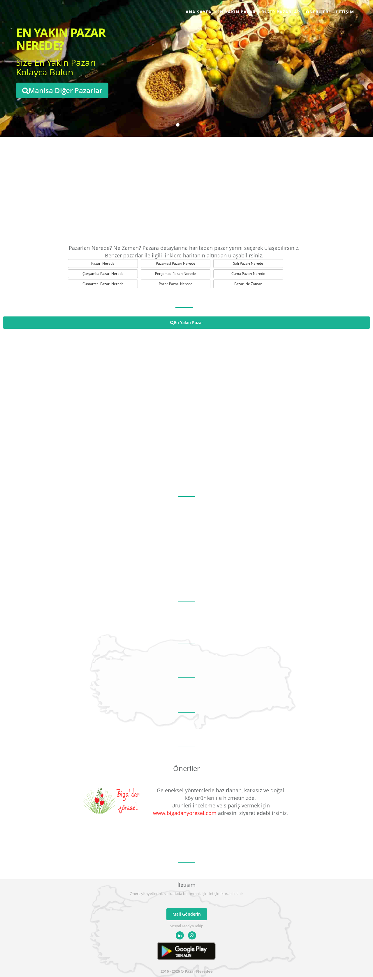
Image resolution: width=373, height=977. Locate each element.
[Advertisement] (186, 189)
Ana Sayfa (199, 12)
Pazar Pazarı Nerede (175, 283)
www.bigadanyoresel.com (185, 812)
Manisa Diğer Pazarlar (65, 90)
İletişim (344, 12)
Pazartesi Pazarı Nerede (175, 263)
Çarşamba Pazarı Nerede (103, 273)
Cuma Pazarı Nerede (248, 273)
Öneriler (317, 12)
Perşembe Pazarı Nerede (175, 273)
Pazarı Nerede (103, 263)
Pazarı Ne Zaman (248, 283)
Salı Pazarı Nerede (248, 263)
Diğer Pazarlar (280, 12)
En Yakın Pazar (236, 12)
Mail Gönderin (187, 914)
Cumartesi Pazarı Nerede (103, 283)
